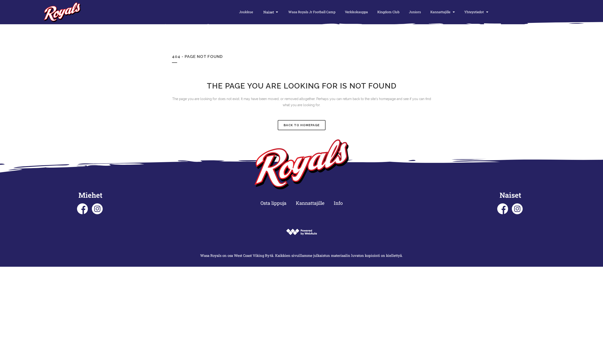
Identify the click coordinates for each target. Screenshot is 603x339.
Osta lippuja (273, 203)
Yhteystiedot (474, 12)
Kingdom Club (388, 12)
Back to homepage (302, 125)
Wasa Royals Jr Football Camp (311, 12)
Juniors (415, 12)
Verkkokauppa (356, 12)
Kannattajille (440, 12)
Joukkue (246, 12)
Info (338, 203)
